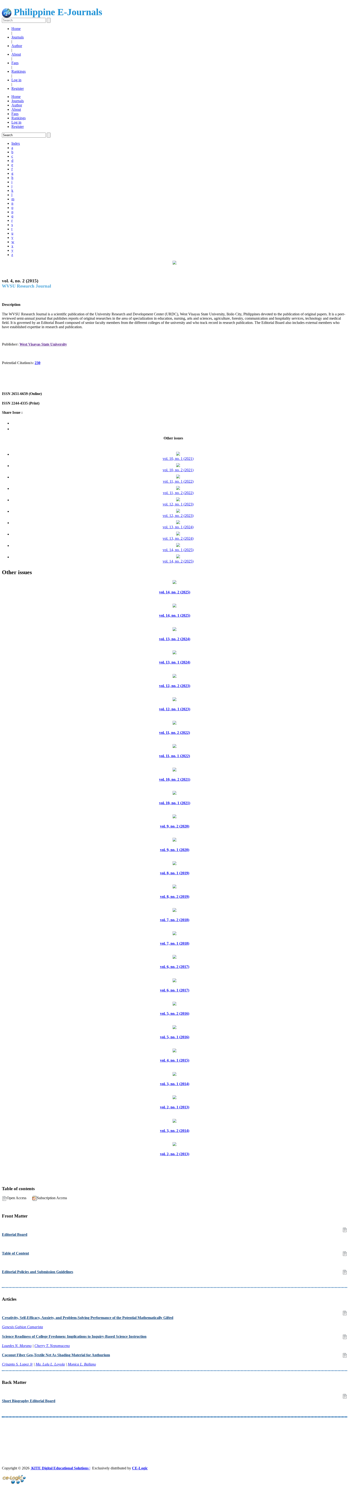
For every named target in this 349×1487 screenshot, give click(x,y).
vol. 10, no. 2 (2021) (178, 470)
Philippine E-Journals (56, 12)
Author (16, 46)
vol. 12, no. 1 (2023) (178, 504)
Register (17, 89)
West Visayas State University (43, 344)
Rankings (18, 71)
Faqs (15, 63)
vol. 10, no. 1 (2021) (178, 459)
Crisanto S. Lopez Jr (17, 1364)
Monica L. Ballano (82, 1364)
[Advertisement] (144, 1433)
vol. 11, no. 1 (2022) (178, 481)
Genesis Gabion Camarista (22, 1327)
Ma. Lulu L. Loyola (50, 1364)
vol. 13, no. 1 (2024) (178, 527)
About (16, 54)
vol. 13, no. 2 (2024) (178, 538)
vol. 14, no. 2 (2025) (178, 561)
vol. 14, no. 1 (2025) (178, 550)
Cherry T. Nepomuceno (52, 1346)
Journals (17, 37)
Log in (16, 80)
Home (16, 29)
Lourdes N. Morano (17, 1346)
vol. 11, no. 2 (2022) (178, 493)
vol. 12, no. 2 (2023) (178, 516)
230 (37, 363)
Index (15, 143)
